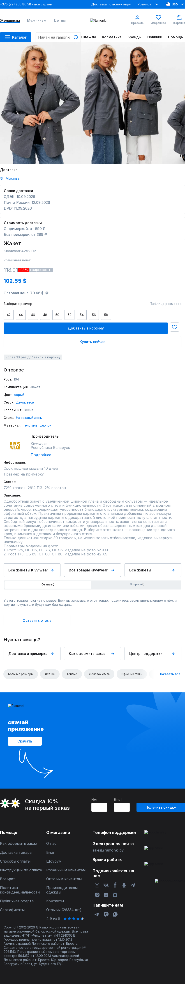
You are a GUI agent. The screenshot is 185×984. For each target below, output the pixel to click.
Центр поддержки (145, 653)
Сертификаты (12, 910)
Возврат (7, 879)
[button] (174, 327)
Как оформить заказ (87, 653)
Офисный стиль (131, 674)
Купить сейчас (92, 341)
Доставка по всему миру (111, 4)
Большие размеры (20, 674)
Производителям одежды (62, 890)
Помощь (175, 37)
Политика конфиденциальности (20, 890)
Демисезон (25, 402)
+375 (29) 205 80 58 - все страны (26, 4)
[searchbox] (58, 37)
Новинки (154, 37)
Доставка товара (16, 852)
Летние (50, 674)
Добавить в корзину (86, 328)
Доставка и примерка (27, 653)
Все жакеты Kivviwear (28, 570)
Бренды (134, 37)
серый (19, 395)
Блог (50, 852)
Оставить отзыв (37, 620)
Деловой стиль (99, 674)
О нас (51, 843)
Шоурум (53, 861)
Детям (59, 20)
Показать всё (169, 674)
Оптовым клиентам (64, 879)
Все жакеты (140, 570)
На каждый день (29, 418)
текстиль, (30, 425)
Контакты (55, 901)
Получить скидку (161, 807)
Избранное (158, 23)
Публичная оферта (17, 901)
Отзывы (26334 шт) (63, 910)
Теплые (72, 674)
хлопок (45, 425)
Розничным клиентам (66, 870)
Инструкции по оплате (21, 870)
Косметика (112, 37)
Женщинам (10, 20)
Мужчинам (36, 20)
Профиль (137, 23)
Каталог (19, 37)
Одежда (88, 37)
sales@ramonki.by (108, 850)
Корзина (179, 23)
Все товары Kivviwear (88, 570)
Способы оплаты (15, 861)
